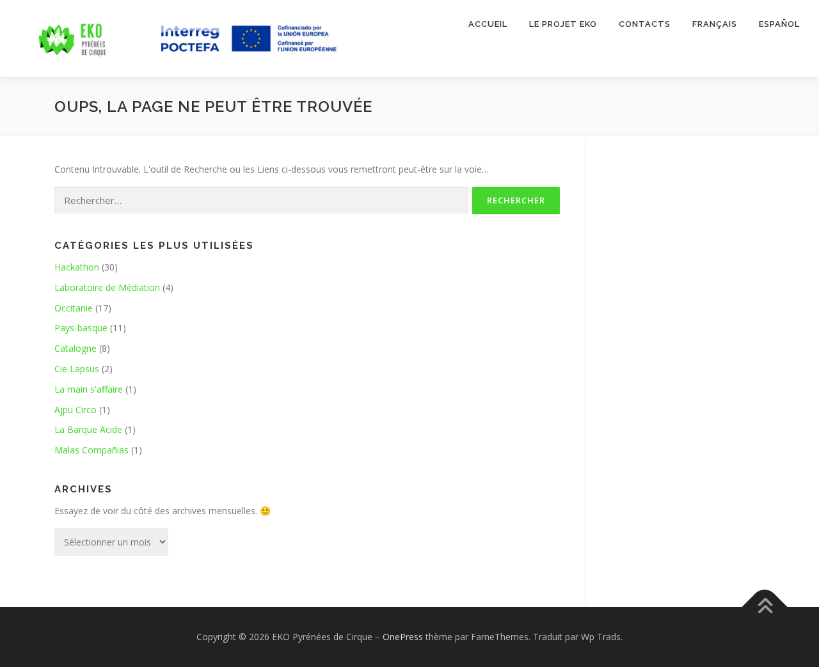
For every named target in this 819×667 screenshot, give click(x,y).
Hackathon (76, 267)
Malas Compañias (91, 450)
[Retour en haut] (765, 606)
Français (714, 24)
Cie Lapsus (76, 369)
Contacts (645, 24)
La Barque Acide (88, 429)
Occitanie (73, 308)
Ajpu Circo (75, 410)
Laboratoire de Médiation (107, 287)
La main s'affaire (88, 389)
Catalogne (75, 348)
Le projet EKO (563, 24)
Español (779, 24)
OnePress (403, 637)
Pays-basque (80, 328)
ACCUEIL (487, 24)
